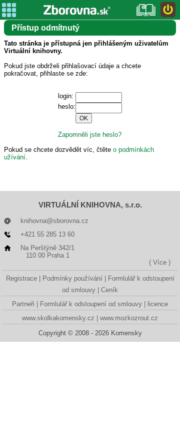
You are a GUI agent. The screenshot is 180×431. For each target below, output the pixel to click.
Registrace (21, 278)
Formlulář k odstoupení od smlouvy (91, 304)
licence (158, 304)
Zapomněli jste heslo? (90, 134)
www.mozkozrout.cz (129, 318)
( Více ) (159, 262)
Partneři (23, 304)
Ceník (109, 290)
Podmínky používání (72, 278)
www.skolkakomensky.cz (58, 318)
